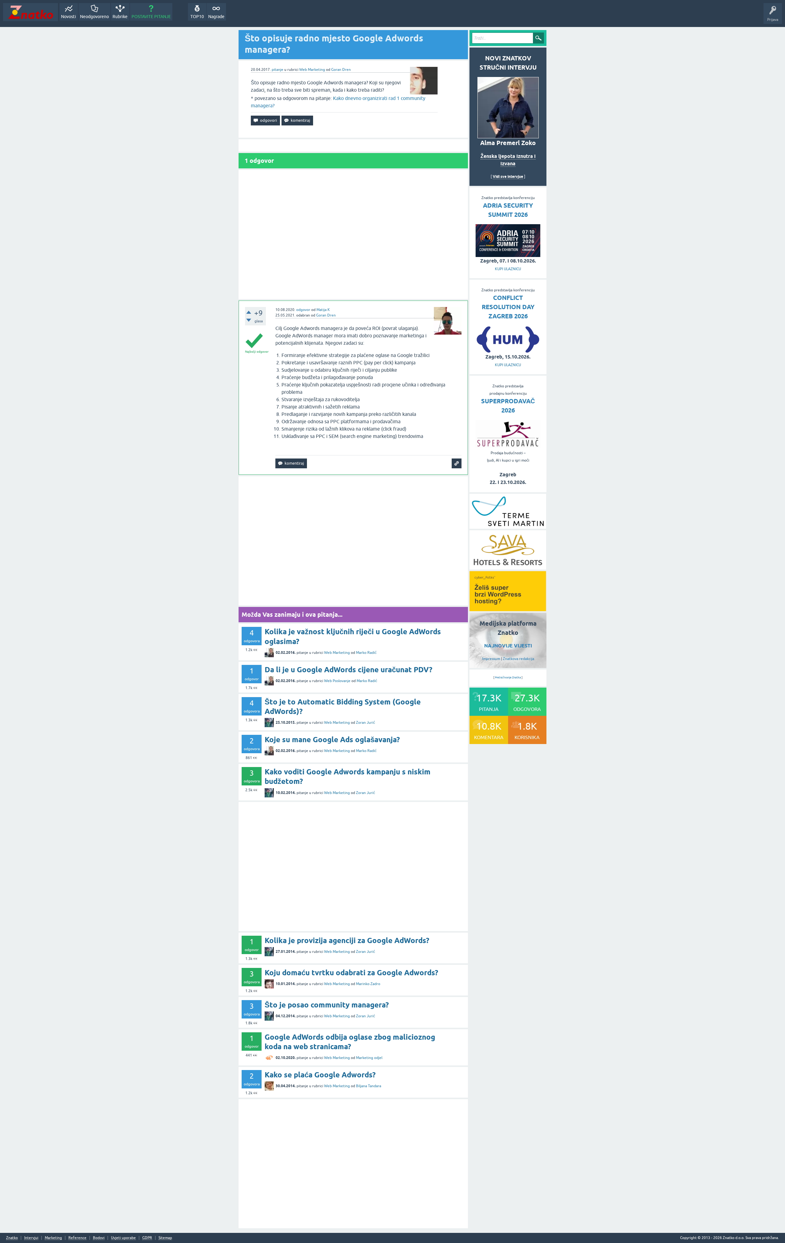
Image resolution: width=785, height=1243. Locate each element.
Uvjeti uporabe (123, 1238)
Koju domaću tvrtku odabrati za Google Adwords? (351, 972)
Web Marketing (312, 69)
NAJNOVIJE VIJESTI (508, 646)
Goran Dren (341, 69)
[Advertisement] (353, 234)
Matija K (323, 310)
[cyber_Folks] (507, 609)
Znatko (12, 1238)
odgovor (303, 310)
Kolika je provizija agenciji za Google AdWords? (347, 940)
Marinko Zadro (368, 984)
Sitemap (165, 1238)
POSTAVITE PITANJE (151, 16)
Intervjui (31, 1238)
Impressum (491, 659)
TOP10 (197, 16)
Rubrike (120, 16)
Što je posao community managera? (327, 1004)
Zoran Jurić (365, 722)
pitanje (277, 69)
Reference (77, 1238)
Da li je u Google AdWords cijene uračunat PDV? (348, 669)
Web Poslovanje (337, 681)
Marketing (53, 1238)
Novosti (68, 16)
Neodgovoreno (94, 16)
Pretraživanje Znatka (508, 677)
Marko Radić (366, 652)
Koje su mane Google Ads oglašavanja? (332, 739)
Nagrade (216, 16)
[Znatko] (30, 12)
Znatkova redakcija (518, 659)
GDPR (147, 1238)
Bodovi (99, 1238)
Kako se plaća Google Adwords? (320, 1074)
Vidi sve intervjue (508, 176)
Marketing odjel (369, 1058)
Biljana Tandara (368, 1086)
